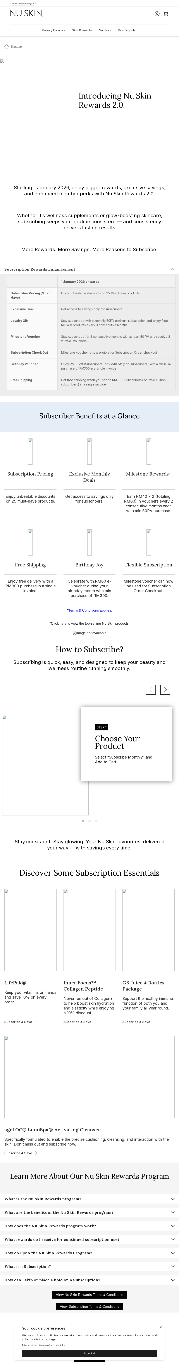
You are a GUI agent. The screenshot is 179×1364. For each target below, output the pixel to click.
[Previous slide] (151, 690)
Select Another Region (23, 3)
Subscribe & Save (18, 1022)
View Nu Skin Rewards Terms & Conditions (89, 1295)
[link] (89, 758)
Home (16, 46)
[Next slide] (165, 690)
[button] (89, 269)
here (63, 623)
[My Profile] (157, 13)
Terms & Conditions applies (90, 610)
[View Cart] (166, 13)
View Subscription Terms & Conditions (89, 1306)
